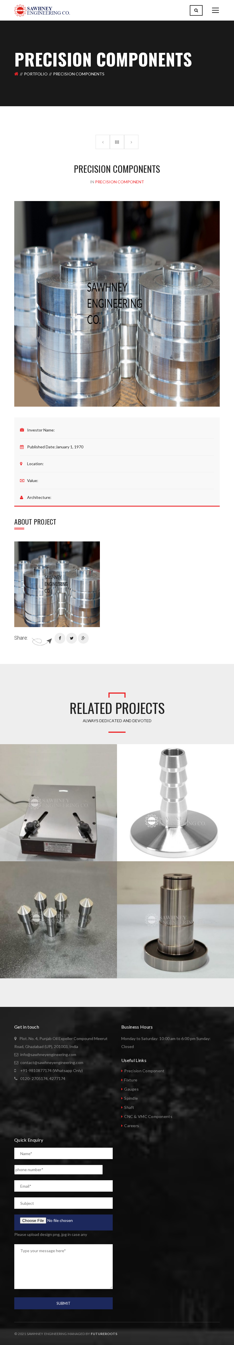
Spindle (131, 1098)
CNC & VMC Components (148, 1116)
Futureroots (104, 1334)
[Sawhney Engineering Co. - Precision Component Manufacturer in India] (42, 10)
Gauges (131, 1089)
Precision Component (144, 1070)
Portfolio (36, 73)
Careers (131, 1125)
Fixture (130, 1079)
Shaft (129, 1107)
